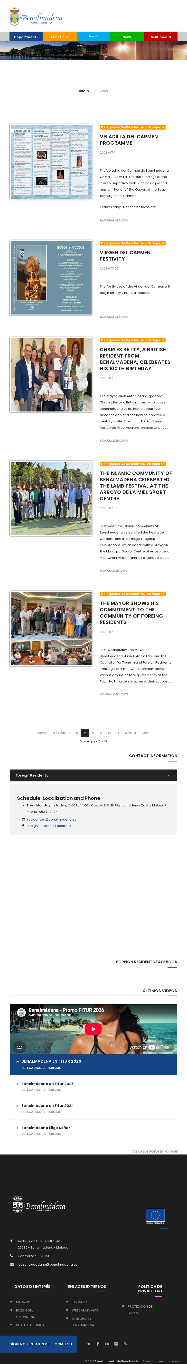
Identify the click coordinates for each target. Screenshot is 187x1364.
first (42, 733)
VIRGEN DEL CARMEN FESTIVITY (125, 255)
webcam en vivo (85, 1310)
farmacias (81, 1302)
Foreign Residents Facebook (48, 825)
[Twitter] (89, 1344)
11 (93, 733)
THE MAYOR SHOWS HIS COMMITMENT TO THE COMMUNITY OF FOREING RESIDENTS (131, 613)
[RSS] (125, 1344)
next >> (130, 733)
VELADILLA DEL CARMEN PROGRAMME (129, 139)
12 (101, 733)
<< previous (61, 733)
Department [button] (25, 37)
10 (85, 733)
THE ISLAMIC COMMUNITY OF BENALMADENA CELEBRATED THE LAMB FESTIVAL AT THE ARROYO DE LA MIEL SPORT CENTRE (136, 486)
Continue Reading (114, 220)
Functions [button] (60, 37)
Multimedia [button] (161, 37)
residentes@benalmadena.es (51, 819)
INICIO (84, 91)
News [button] (127, 37)
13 (109, 733)
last (145, 733)
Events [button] (94, 36)
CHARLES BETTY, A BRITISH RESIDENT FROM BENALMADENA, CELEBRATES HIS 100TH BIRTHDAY (135, 359)
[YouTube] (107, 1344)
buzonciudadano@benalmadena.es (48, 1264)
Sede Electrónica (30, 1325)
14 (118, 733)
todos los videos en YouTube (154, 1151)
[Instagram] (116, 1344)
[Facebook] (98, 1344)
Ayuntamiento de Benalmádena (118, 1361)
